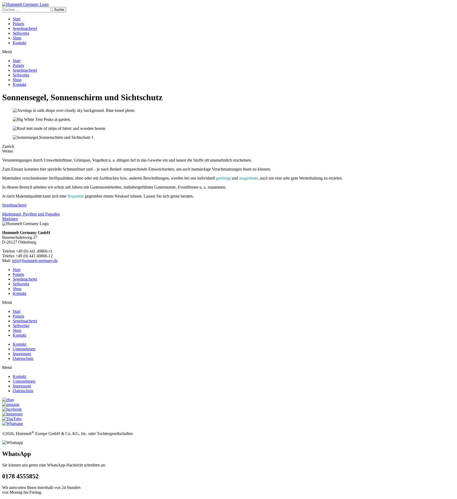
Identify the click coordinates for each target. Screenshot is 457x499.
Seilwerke (21, 33)
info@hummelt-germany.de (35, 260)
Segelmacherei (25, 28)
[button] (228, 51)
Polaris (18, 23)
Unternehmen (24, 349)
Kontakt (19, 42)
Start (16, 19)
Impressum (22, 353)
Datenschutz (23, 358)
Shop (17, 38)
